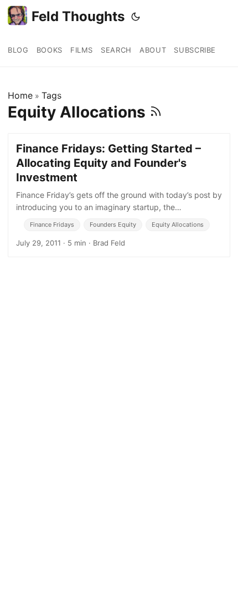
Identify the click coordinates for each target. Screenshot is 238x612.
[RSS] (155, 112)
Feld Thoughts (78, 16)
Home (20, 95)
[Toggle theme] (135, 16)
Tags (51, 95)
